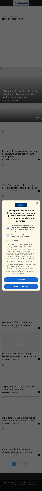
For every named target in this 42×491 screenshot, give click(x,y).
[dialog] (21, 245)
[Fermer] (37, 203)
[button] (21, 240)
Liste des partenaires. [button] (28, 258)
